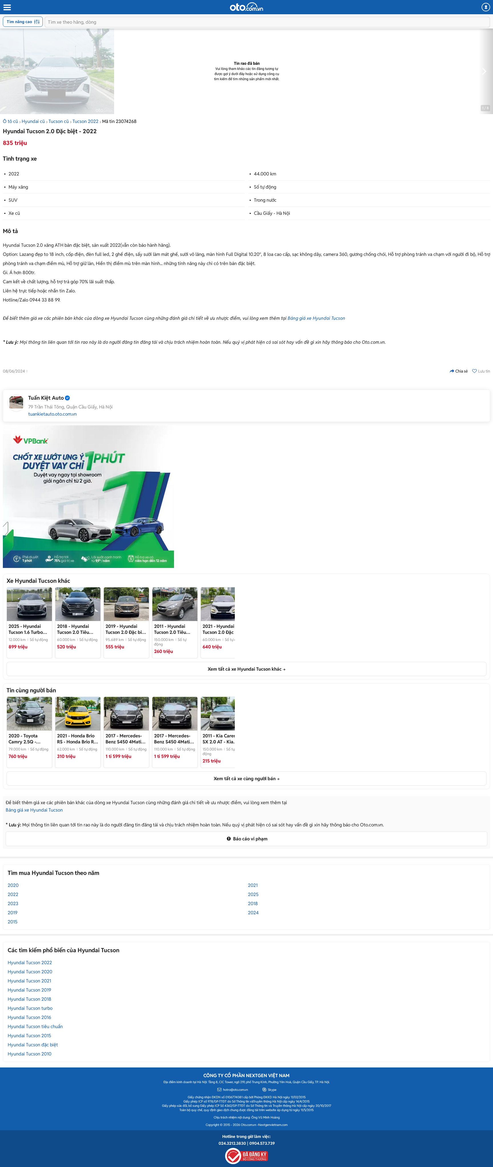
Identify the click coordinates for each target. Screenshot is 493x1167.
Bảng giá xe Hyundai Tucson (316, 318)
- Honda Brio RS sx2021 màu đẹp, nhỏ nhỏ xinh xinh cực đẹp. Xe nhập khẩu (76, 739)
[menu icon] (7, 7)
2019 (12, 913)
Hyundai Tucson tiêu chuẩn (35, 1027)
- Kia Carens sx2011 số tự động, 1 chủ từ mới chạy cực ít (223, 739)
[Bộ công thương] (246, 1155)
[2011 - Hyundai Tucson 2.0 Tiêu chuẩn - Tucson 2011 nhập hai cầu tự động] (174, 604)
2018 (253, 904)
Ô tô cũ (10, 121)
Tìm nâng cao (19, 21)
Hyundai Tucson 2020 (30, 972)
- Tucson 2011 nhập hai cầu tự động (174, 629)
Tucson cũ (59, 121)
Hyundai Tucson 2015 (29, 1036)
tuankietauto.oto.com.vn (52, 414)
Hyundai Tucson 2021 (29, 981)
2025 (253, 894)
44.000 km (265, 174)
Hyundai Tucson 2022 (30, 963)
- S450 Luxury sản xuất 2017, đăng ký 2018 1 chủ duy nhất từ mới (174, 739)
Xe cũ (14, 213)
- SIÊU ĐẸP (223, 629)
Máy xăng (18, 187)
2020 (13, 885)
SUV (13, 200)
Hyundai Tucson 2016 (29, 1017)
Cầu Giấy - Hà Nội (272, 213)
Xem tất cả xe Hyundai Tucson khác (245, 669)
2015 (12, 922)
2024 (253, 913)
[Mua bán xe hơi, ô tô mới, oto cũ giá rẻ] (246, 6)
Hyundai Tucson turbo (30, 1008)
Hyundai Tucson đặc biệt (33, 1045)
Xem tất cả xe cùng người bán (245, 779)
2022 (14, 174)
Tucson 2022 (85, 121)
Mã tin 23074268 (119, 121)
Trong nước (265, 200)
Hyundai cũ (33, 121)
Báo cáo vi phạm (250, 839)
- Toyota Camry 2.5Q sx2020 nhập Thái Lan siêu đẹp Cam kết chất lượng (29, 739)
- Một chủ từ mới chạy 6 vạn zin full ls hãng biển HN (77, 629)
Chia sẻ (461, 371)
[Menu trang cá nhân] (486, 7)
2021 (253, 885)
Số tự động (265, 187)
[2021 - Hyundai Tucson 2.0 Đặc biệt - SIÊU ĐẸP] (223, 604)
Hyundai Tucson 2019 (29, 990)
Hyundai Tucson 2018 (29, 999)
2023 (13, 904)
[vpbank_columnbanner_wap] (88, 496)
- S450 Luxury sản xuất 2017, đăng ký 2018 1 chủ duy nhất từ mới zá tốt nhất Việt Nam (126, 739)
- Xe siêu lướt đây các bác (26, 629)
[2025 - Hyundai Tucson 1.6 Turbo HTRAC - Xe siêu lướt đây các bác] (29, 604)
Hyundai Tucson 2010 (29, 1054)
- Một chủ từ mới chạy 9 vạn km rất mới (126, 629)
